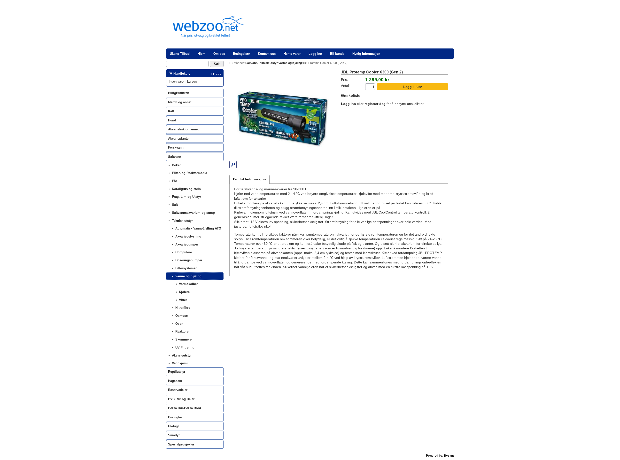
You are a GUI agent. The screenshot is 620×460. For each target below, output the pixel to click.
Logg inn (315, 54)
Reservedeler (177, 390)
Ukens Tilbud (180, 54)
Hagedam (175, 381)
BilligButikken (178, 93)
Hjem (201, 54)
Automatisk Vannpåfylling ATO (198, 228)
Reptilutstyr (176, 371)
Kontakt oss (267, 54)
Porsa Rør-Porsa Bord (184, 408)
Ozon (179, 323)
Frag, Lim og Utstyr (186, 196)
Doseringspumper (188, 260)
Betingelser (241, 54)
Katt (171, 111)
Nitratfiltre (182, 307)
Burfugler (175, 417)
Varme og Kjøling (188, 276)
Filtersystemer (186, 268)
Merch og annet (179, 102)
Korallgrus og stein (186, 189)
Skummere (183, 339)
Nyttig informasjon (366, 54)
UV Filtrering (184, 347)
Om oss (219, 54)
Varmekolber (188, 284)
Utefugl (173, 426)
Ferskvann (176, 147)
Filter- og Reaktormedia (189, 173)
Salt (175, 204)
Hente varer (292, 54)
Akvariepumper (186, 244)
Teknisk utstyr (182, 220)
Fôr (174, 181)
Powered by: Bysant (440, 455)
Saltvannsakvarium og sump (193, 212)
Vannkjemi (180, 363)
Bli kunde (337, 54)
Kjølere (184, 292)
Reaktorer (182, 331)
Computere (183, 252)
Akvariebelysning (188, 236)
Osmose (181, 315)
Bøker (176, 165)
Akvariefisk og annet (183, 129)
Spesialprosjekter (181, 444)
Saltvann (174, 157)
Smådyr (174, 435)
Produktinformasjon (249, 179)
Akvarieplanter (179, 138)
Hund (172, 120)
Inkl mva (216, 74)
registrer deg (375, 104)
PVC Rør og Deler (181, 399)
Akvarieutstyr (182, 355)
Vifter (183, 300)
